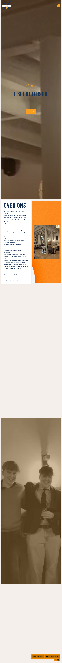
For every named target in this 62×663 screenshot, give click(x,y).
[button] (31, 111)
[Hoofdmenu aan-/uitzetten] (58, 5)
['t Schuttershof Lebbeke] (6, 5)
